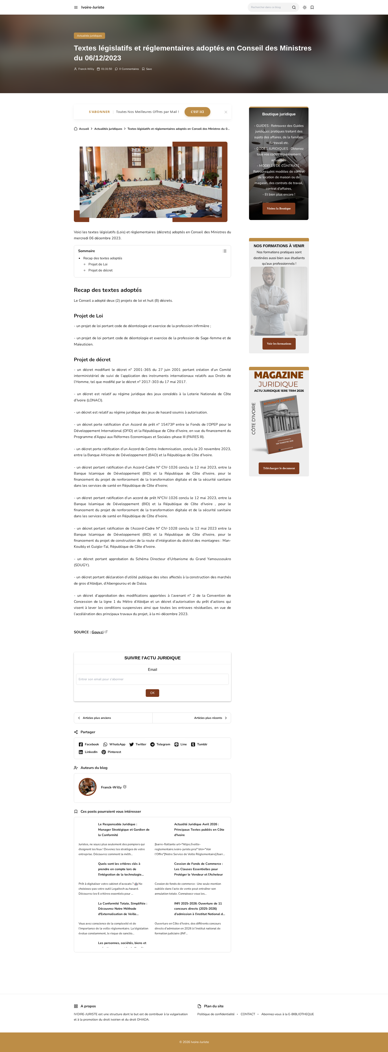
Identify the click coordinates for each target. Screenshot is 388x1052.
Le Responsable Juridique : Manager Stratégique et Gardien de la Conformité (124, 829)
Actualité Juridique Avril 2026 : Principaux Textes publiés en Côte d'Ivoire (199, 829)
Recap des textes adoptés (102, 258)
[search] (294, 7)
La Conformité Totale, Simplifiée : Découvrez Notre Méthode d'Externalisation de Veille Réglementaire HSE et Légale (122, 909)
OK (152, 693)
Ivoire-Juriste (92, 7)
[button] (76, 7)
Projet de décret (100, 270)
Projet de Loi (97, 264)
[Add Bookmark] (147, 68)
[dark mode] (305, 7)
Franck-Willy (86, 68)
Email (152, 669)
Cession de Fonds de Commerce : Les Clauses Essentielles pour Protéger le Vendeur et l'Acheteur (198, 869)
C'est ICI (197, 112)
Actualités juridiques (89, 35)
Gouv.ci (98, 632)
